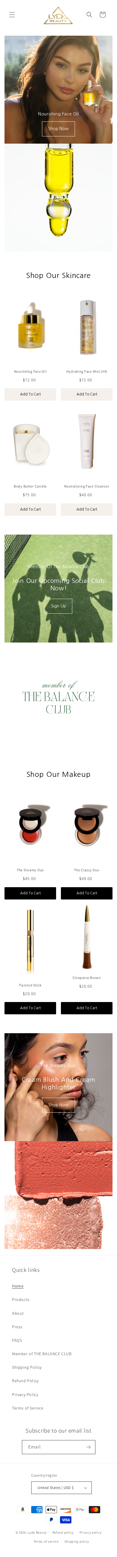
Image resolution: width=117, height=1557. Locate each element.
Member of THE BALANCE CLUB (42, 1353)
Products (21, 1299)
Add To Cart (30, 394)
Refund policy (63, 1532)
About (18, 1313)
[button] (12, 14)
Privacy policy (91, 1532)
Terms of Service (28, 1408)
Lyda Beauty (37, 1532)
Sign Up (58, 606)
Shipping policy (76, 1541)
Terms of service (46, 1541)
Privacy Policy (25, 1394)
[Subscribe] (88, 1447)
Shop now (58, 129)
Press (17, 1326)
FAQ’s (17, 1340)
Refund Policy (25, 1380)
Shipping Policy (27, 1367)
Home (17, 1286)
